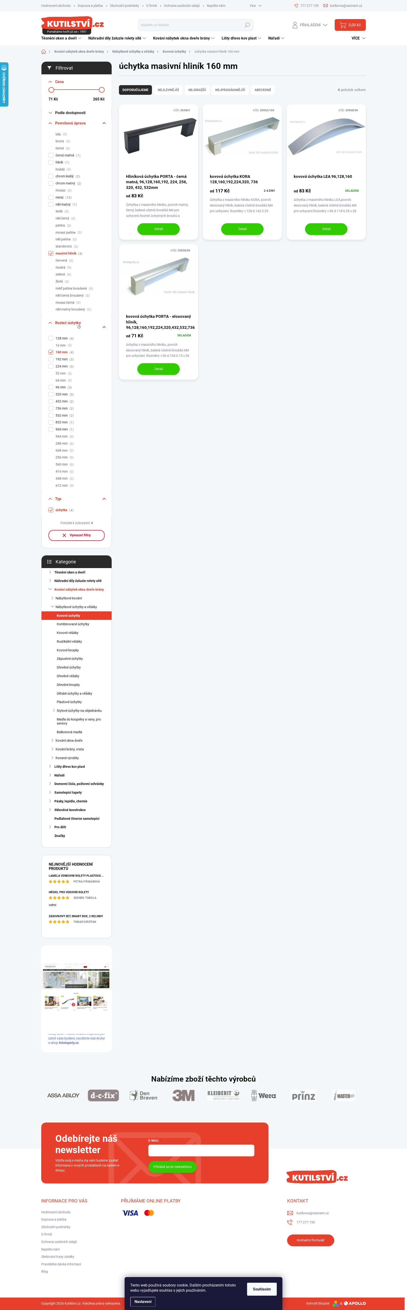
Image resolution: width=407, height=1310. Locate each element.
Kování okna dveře (69, 740)
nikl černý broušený (72, 296)
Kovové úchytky (68, 615)
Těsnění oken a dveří (69, 572)
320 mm (64, 394)
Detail (159, 229)
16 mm (63, 345)
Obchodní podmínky (124, 6)
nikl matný (66, 205)
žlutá (62, 281)
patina (63, 225)
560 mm (64, 464)
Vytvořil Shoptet (318, 1303)
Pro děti (60, 827)
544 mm (64, 436)
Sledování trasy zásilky (57, 1256)
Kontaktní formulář (311, 1240)
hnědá (63, 169)
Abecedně (263, 90)
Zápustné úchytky (70, 659)
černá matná (67, 155)
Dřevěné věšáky (68, 676)
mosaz (63, 190)
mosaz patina (68, 233)
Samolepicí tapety (68, 792)
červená (64, 261)
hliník (62, 162)
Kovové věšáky (67, 633)
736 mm (64, 408)
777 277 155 (306, 1222)
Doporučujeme (135, 90)
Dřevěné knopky (68, 685)
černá (62, 148)
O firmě (151, 6)
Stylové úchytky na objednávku (79, 711)
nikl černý (65, 218)
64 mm (63, 380)
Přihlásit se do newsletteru (172, 1167)
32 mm (63, 373)
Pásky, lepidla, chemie (70, 801)
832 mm (64, 422)
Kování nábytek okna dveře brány (79, 589)
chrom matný (68, 183)
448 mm (64, 479)
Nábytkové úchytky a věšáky (76, 607)
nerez (63, 197)
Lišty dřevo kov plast (69, 766)
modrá (63, 268)
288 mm (64, 444)
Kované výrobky (67, 758)
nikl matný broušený (73, 309)
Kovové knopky (68, 650)
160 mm (64, 352)
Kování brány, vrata (70, 749)
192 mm (64, 359)
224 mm (64, 366)
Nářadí (59, 775)
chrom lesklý (67, 176)
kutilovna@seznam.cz (313, 1213)
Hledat (247, 25)
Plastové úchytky (69, 702)
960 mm (64, 429)
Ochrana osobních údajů (182, 6)
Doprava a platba (90, 6)
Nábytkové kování (69, 598)
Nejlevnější (168, 90)
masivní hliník (68, 253)
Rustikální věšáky (69, 641)
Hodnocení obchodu (56, 6)
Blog (44, 1271)
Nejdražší (197, 90)
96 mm (63, 387)
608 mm (64, 451)
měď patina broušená (74, 289)
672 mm (64, 486)
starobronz (66, 246)
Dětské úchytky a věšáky (74, 693)
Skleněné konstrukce (70, 810)
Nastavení (142, 1301)
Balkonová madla (69, 732)
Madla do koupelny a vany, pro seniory (79, 721)
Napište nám (216, 6)
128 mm (64, 338)
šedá (62, 211)
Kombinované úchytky (73, 624)
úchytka (64, 510)
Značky (59, 836)
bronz (62, 141)
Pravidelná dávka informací (61, 1264)
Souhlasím (262, 1289)
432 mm (64, 401)
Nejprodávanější (230, 90)
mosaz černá (67, 303)
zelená (63, 274)
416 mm (64, 472)
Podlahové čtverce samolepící (76, 818)
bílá (61, 134)
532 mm (64, 416)
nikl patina (66, 239)
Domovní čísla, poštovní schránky (79, 784)
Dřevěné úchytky (69, 667)
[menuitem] (61, 38)
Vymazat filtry (80, 535)
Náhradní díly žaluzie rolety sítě (78, 581)
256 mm (64, 457)
